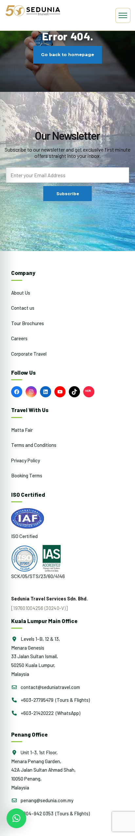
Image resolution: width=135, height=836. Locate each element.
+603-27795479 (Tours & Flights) (55, 700)
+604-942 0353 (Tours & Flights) (55, 813)
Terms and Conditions (33, 445)
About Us (20, 293)
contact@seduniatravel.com (50, 687)
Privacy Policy (25, 460)
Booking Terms (26, 475)
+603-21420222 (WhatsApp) (50, 713)
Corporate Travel (29, 354)
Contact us (22, 308)
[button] (16, 818)
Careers (19, 338)
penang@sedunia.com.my (46, 800)
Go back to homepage (67, 54)
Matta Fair (22, 430)
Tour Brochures (27, 323)
